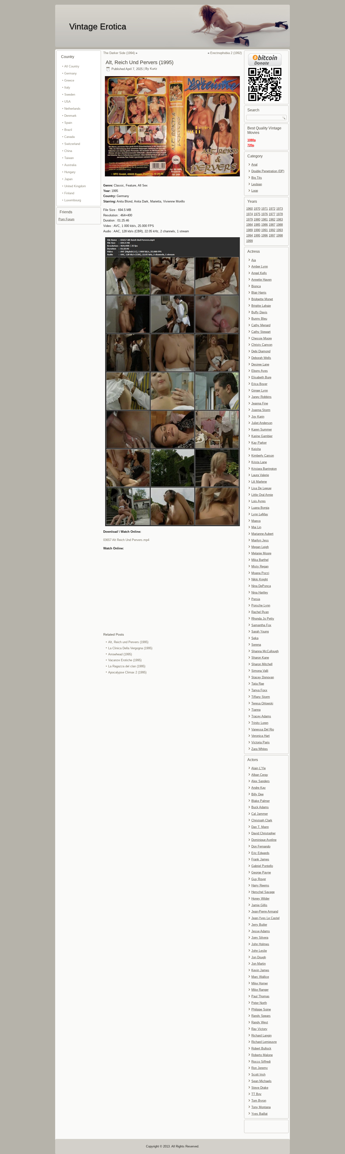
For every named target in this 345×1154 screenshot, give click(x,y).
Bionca (256, 286)
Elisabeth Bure (261, 377)
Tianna (256, 709)
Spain (68, 122)
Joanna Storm (260, 410)
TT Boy (256, 1094)
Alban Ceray (259, 775)
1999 (249, 241)
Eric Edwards (260, 853)
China (68, 151)
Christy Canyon (261, 344)
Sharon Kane (260, 657)
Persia (255, 599)
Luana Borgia (260, 507)
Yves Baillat (259, 1113)
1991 (264, 230)
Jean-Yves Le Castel (265, 918)
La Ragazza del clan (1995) (126, 666)
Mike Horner (259, 983)
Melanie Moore (261, 553)
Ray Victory (259, 1029)
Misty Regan (259, 566)
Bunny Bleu (259, 318)
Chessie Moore (261, 338)
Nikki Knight (259, 579)
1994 (249, 235)
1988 (279, 224)
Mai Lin (256, 527)
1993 (279, 230)
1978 (279, 214)
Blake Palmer (260, 801)
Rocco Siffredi (261, 1061)
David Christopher (263, 833)
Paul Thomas (260, 996)
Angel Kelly (259, 273)
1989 (249, 230)
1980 (257, 219)
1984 (249, 224)
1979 (249, 219)
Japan (68, 179)
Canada (69, 137)
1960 (249, 208)
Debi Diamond (260, 351)
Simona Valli (259, 670)
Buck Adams (260, 807)
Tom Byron (258, 1100)
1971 (264, 208)
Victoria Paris (260, 742)
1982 (272, 219)
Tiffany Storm (260, 697)
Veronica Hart (260, 736)
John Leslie (259, 950)
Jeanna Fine (259, 403)
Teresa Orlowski (262, 703)
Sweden (69, 94)
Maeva (256, 521)
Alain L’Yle (258, 768)
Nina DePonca (261, 586)
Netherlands (72, 108)
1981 (264, 219)
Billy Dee (257, 794)
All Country (71, 66)
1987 (272, 224)
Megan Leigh (260, 547)
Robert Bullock (261, 1048)
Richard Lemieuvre (264, 1042)
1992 (272, 230)
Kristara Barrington (264, 468)
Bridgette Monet (262, 299)
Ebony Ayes (259, 371)
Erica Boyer (259, 384)
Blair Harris (258, 292)
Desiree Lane (260, 364)
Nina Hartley (259, 592)
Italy (67, 87)
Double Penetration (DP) (267, 171)
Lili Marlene (259, 481)
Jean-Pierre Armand (264, 911)
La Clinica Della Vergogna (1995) (130, 648)
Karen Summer (261, 429)
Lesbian (256, 184)
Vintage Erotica (97, 26)
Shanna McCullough (265, 651)
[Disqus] (172, 738)
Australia (70, 165)
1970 (257, 208)
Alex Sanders (260, 781)
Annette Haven (261, 279)
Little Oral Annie (262, 495)
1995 (257, 235)
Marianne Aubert (262, 534)
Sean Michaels (261, 1081)
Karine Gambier (261, 436)
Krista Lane (259, 462)
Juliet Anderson (261, 423)
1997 (272, 235)
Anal (254, 164)
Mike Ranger (259, 989)
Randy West (259, 1022)
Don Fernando (260, 846)
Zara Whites (259, 749)
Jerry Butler (259, 924)
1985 (257, 224)
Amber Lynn (259, 266)
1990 (257, 230)
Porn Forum (66, 219)
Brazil (68, 130)
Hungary (70, 172)
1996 (264, 235)
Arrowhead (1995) (120, 654)
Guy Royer (258, 879)
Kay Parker (259, 442)
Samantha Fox (261, 625)
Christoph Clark (261, 820)
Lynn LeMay (259, 514)
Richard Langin (261, 1035)
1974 (249, 214)
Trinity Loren (259, 723)
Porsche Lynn (260, 605)
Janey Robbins (261, 397)
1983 (279, 219)
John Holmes (260, 944)
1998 (279, 235)
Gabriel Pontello (262, 866)
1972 (272, 208)
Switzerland (72, 144)
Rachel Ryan (260, 612)
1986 (264, 224)
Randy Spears (261, 1016)
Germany (70, 73)
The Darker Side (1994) (119, 53)
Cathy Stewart (261, 332)
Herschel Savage (263, 892)
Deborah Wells (261, 358)
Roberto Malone (262, 1055)
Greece (69, 80)
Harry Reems (260, 885)
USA (67, 101)
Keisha (256, 449)
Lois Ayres (258, 501)
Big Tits (256, 177)
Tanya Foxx (259, 690)
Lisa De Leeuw (261, 488)
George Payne (261, 872)
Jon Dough (258, 957)
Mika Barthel (259, 560)
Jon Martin (258, 963)
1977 (272, 214)
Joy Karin (257, 416)
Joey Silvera (259, 937)
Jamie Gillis (259, 905)
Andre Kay (258, 787)
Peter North (259, 1003)
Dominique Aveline (263, 840)
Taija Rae (257, 683)
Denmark (70, 115)
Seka (254, 638)
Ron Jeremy (259, 1068)
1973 (279, 208)
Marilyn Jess (260, 540)
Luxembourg (72, 200)
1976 (264, 214)
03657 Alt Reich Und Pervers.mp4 (126, 540)
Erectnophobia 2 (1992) (226, 53)
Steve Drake (259, 1087)
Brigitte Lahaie (261, 305)
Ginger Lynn (259, 390)
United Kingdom (75, 186)
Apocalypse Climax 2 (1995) (127, 672)
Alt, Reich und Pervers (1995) (128, 642)
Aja (253, 260)
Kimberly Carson (262, 455)
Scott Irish (258, 1074)
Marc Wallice (260, 977)
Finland (69, 193)
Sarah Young (260, 631)
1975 (257, 214)
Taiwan (69, 158)
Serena (256, 644)
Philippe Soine (261, 1009)
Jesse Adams (260, 931)
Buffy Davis (259, 312)
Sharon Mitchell (261, 664)
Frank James (260, 859)
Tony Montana (261, 1107)
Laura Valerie (260, 475)
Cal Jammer (259, 814)
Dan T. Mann (260, 827)
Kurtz (153, 69)
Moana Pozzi (260, 573)
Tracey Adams (261, 716)
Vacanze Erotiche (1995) (125, 660)
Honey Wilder (260, 898)
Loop (254, 190)
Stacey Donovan (262, 677)
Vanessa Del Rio (262, 729)
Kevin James (260, 970)
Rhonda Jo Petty (262, 618)
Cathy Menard (260, 325)
